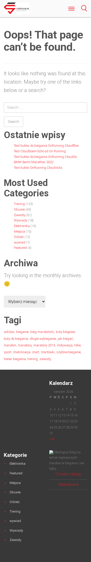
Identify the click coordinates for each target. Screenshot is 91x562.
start (35, 352)
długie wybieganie (43, 339)
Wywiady (20, 220)
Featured (20, 248)
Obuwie (19, 209)
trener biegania (15, 359)
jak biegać (65, 339)
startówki (48, 352)
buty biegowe (65, 332)
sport (7, 352)
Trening (19, 204)
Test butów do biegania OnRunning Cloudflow (46, 145)
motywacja (65, 345)
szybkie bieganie (68, 352)
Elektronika (22, 226)
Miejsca (19, 231)
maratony (25, 345)
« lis (52, 439)
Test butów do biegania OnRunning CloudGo (45, 157)
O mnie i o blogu (68, 474)
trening (33, 359)
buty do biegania (16, 339)
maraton (10, 345)
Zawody (20, 215)
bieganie (22, 332)
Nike (77, 345)
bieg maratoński (42, 332)
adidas (9, 332)
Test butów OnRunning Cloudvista (38, 168)
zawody (45, 359)
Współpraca (68, 484)
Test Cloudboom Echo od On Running (40, 151)
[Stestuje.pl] (16, 8)
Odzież (19, 237)
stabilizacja (21, 352)
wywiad (19, 242)
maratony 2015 (44, 345)
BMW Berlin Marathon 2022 (33, 162)
